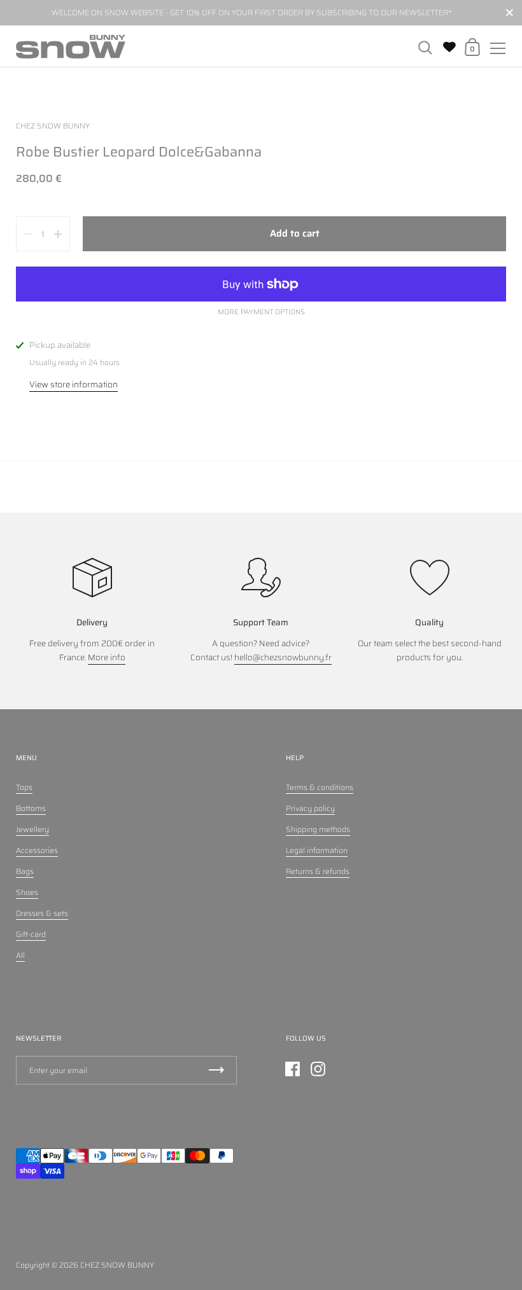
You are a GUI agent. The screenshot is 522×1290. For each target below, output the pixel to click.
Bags (25, 871)
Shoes (27, 892)
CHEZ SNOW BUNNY (117, 1265)
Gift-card (31, 934)
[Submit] (216, 1070)
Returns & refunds (317, 871)
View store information (73, 384)
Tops (24, 787)
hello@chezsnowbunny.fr (283, 657)
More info (106, 657)
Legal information (317, 850)
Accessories (37, 850)
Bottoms (31, 808)
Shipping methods (318, 829)
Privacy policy (310, 808)
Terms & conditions (319, 787)
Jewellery (32, 829)
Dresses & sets (42, 913)
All (20, 955)
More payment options (261, 312)
